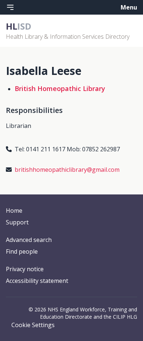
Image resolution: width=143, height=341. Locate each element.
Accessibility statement (37, 281)
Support (17, 222)
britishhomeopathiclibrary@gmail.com (67, 170)
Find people (22, 251)
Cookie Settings (33, 325)
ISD (18, 26)
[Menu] (10, 7)
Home (14, 211)
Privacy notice (25, 269)
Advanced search (29, 240)
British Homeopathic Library (60, 88)
